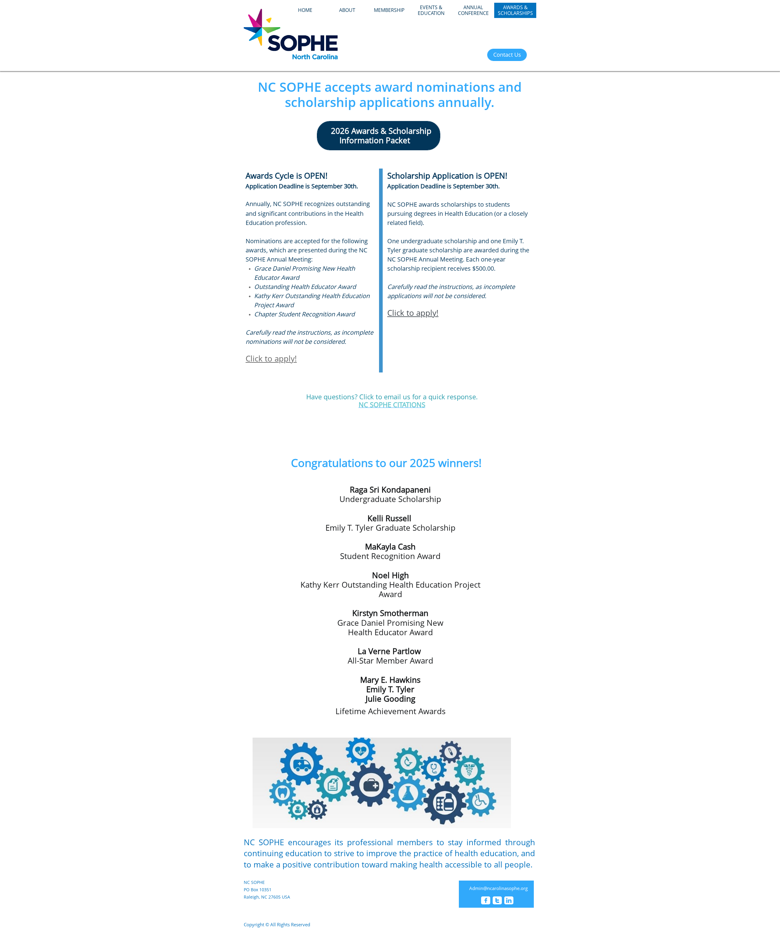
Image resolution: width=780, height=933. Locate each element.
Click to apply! (412, 312)
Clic (252, 358)
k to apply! (277, 358)
